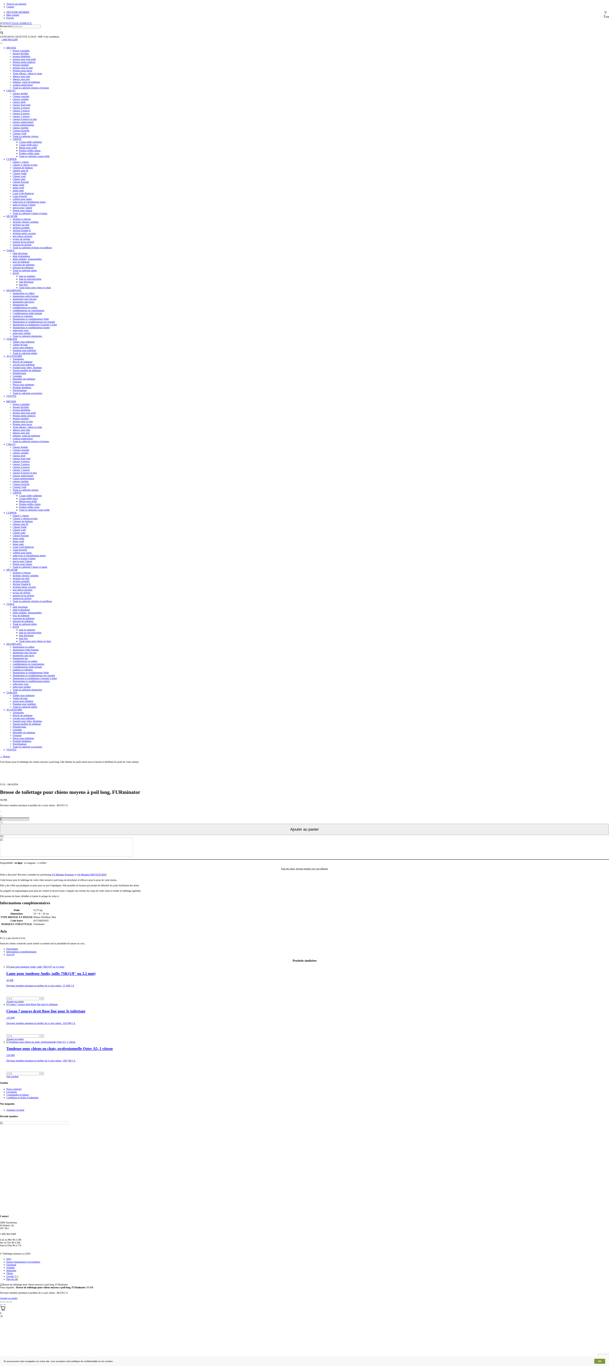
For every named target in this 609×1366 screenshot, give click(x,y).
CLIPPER (11, 159)
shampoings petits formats (26, 296)
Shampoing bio (20, 304)
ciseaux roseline (21, 127)
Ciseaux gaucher (21, 96)
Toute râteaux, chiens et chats (27, 73)
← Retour (5, 756)
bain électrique (26, 282)
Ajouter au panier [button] (15, 1001)
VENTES (11, 396)
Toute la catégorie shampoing (27, 336)
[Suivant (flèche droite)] (4, 1304)
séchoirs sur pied (21, 224)
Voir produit (12, 1076)
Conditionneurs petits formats (27, 313)
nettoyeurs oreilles (22, 333)
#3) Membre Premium (63, 874)
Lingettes (17, 376)
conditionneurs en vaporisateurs (28, 310)
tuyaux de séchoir (21, 239)
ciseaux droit (19, 102)
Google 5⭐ (12, 1276)
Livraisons (11, 1092)
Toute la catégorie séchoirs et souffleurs (32, 247)
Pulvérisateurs (20, 390)
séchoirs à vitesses (22, 219)
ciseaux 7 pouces (21, 116)
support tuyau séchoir (23, 242)
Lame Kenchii (20, 196)
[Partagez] (4, 1301)
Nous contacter (13, 1089)
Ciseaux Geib (19, 133)
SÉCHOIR (11, 216)
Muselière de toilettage (24, 379)
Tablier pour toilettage (24, 341)
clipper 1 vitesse (21, 162)
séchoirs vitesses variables (26, 222)
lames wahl (18, 187)
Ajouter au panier (304, 829)
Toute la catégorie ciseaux (26, 136)
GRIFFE (17, 139)
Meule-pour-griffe (28, 147)
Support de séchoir (22, 244)
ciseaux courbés (21, 99)
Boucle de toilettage (23, 361)
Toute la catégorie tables (25, 270)
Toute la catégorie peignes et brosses (31, 87)
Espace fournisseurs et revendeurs (23, 1262)
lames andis (18, 184)
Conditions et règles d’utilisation (22, 1097)
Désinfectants (19, 373)
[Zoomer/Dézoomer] (11, 1301)
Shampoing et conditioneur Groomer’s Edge (35, 324)
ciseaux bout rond (21, 105)
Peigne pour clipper (22, 210)
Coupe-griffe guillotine (30, 142)
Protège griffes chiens (30, 150)
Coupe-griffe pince (28, 145)
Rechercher (5, 26)
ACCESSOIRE (14, 356)
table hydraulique (21, 256)
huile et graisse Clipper (24, 204)
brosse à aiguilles (21, 50)
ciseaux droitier (20, 93)
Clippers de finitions (23, 167)
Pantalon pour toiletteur (24, 350)
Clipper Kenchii (21, 182)
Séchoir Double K (22, 230)
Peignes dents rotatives (24, 62)
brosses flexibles (21, 53)
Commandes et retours (17, 1094)
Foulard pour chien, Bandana (27, 367)
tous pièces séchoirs (22, 236)
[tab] (307, 949)
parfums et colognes (23, 316)
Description (12, 949)
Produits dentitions (22, 387)
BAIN (16, 273)
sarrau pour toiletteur (23, 347)
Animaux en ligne (15, 1110)
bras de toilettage (21, 262)
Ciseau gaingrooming (23, 125)
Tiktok (9, 1273)
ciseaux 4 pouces (21, 107)
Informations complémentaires (21, 951)
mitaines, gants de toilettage (26, 82)
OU (2, 836)
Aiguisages (18, 359)
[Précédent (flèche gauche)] (1, 1304)
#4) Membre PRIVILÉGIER (91, 874)
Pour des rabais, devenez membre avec (304, 869)
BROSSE (11, 47)
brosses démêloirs (21, 56)
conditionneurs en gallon (25, 307)
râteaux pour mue (21, 76)
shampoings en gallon (23, 293)
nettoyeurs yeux (21, 330)
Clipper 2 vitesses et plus (25, 164)
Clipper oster (19, 179)
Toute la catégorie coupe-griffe (34, 156)
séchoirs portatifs (21, 227)
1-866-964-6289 (9, 39)
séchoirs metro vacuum (24, 233)
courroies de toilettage (24, 264)
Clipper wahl (19, 176)
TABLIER (11, 339)
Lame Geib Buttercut (23, 193)
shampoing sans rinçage (24, 299)
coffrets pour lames (22, 199)
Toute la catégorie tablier (25, 353)
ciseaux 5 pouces (21, 110)
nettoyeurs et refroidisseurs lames (29, 202)
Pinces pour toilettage (23, 384)
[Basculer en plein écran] (7, 1301)
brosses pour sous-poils (24, 59)
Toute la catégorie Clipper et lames (30, 213)
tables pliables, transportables (27, 259)
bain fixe (23, 284)
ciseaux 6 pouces (21, 113)
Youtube (10, 1267)
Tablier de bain (20, 344)
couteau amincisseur (23, 85)
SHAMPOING (14, 290)
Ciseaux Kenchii (21, 130)
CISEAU (11, 90)
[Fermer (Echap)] (1, 1301)
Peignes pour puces (22, 70)
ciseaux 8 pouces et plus (25, 119)
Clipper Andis (20, 173)
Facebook (11, 1264)
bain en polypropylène (30, 279)
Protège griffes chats (29, 153)
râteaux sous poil (21, 79)
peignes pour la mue (23, 67)
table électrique (20, 253)
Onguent (17, 381)
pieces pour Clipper (22, 207)
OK (599, 1361)
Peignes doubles (21, 65)
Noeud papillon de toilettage (27, 370)
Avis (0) (10, 954)
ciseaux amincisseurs (23, 122)
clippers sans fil (20, 170)
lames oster (18, 190)
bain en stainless (27, 276)
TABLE (10, 250)
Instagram (11, 1270)
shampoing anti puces (23, 302)
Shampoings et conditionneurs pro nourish (34, 321)
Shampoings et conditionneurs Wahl (31, 319)
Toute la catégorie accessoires (27, 393)
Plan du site (12, 1279)
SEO (8, 1259)
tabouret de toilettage (23, 267)
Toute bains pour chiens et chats (35, 287)
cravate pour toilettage (24, 364)
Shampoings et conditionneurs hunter (31, 327)
